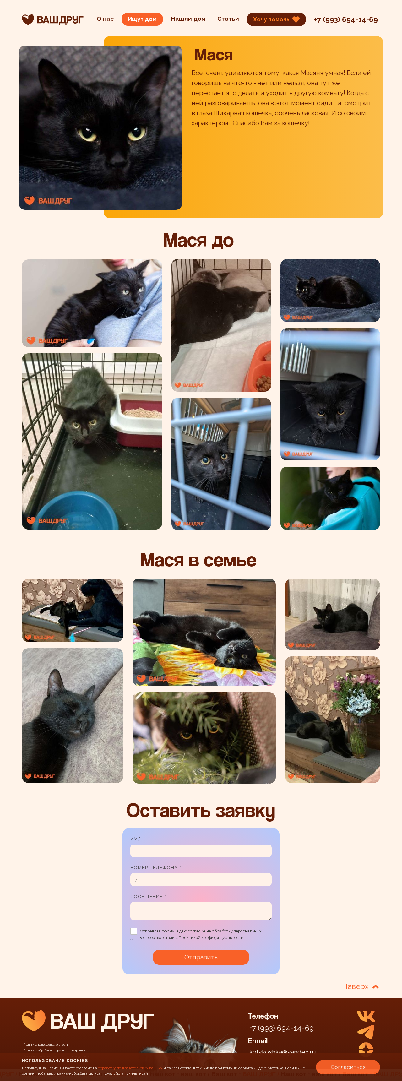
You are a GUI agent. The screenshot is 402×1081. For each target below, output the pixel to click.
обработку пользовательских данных (130, 1068)
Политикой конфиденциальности (211, 937)
